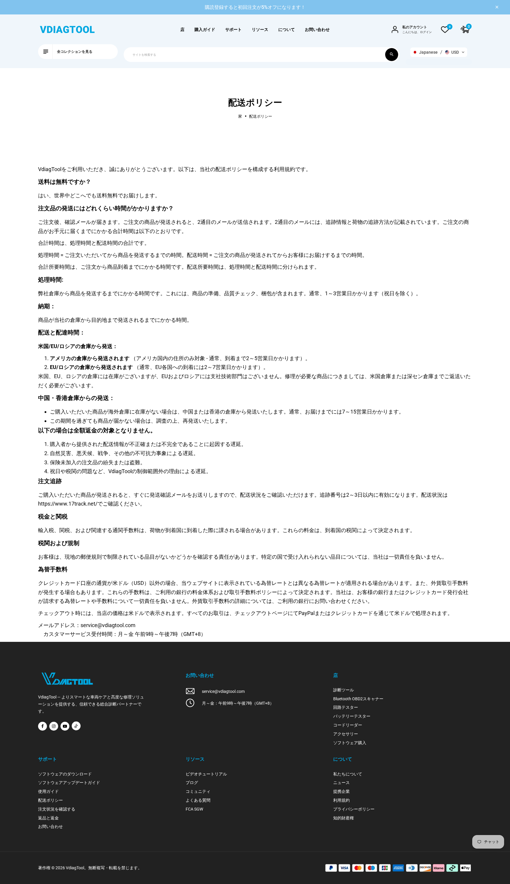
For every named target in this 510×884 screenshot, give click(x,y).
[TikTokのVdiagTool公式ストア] (76, 725)
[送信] (391, 54)
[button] (438, 52)
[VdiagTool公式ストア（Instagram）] (53, 726)
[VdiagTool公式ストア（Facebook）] (42, 726)
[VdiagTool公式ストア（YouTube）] (65, 726)
